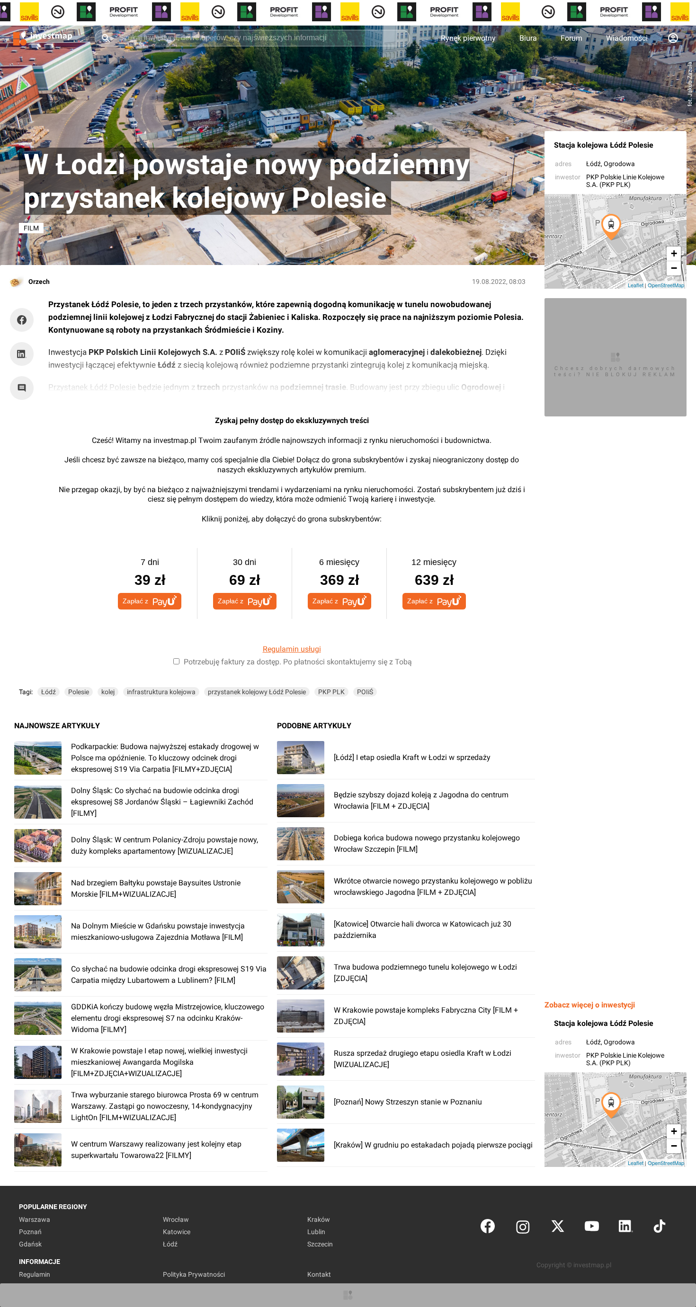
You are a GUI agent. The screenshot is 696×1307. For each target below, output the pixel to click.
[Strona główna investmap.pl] (42, 37)
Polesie (78, 692)
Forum (571, 38)
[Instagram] (523, 1228)
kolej (108, 692)
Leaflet (635, 285)
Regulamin (34, 1274)
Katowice (176, 1232)
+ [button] (674, 253)
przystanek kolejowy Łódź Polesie (257, 692)
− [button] (674, 268)
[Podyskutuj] (24, 388)
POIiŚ (365, 692)
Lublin (316, 1232)
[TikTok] (659, 1228)
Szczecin (320, 1244)
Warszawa (34, 1219)
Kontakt (319, 1274)
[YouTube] (592, 1228)
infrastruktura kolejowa (161, 692)
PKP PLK (331, 692)
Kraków (318, 1219)
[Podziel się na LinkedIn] (21, 354)
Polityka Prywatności (194, 1274)
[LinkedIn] (626, 1228)
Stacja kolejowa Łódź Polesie (603, 145)
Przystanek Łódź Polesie (92, 387)
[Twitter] (558, 1228)
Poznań (30, 1232)
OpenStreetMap (666, 285)
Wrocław (176, 1219)
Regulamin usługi (292, 649)
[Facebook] (488, 1228)
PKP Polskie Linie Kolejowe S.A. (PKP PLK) (625, 180)
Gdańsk (30, 1244)
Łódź (593, 164)
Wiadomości (627, 38)
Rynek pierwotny (468, 38)
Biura (528, 38)
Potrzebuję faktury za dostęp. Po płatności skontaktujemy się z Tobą (298, 661)
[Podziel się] (24, 320)
